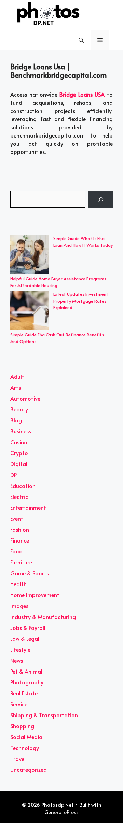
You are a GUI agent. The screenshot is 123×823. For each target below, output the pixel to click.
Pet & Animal (26, 671)
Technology (24, 747)
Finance (19, 540)
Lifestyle (20, 649)
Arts (15, 387)
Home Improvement (34, 594)
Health (18, 584)
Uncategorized (28, 769)
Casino (18, 442)
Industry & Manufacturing (43, 616)
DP (13, 474)
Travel (18, 758)
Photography (26, 682)
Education (23, 485)
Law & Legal (24, 638)
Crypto (19, 453)
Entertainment (28, 507)
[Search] (100, 199)
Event (16, 518)
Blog (16, 420)
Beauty (19, 409)
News (16, 660)
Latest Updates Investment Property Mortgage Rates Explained (80, 301)
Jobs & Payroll (27, 627)
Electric (19, 496)
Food (16, 551)
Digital (18, 463)
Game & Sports (29, 573)
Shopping (22, 726)
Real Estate (24, 693)
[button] (81, 40)
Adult (17, 376)
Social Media (26, 736)
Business (20, 431)
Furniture (21, 562)
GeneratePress (61, 811)
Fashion (19, 529)
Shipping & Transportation (44, 715)
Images (19, 605)
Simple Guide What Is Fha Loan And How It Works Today (83, 241)
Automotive (25, 398)
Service (18, 704)
